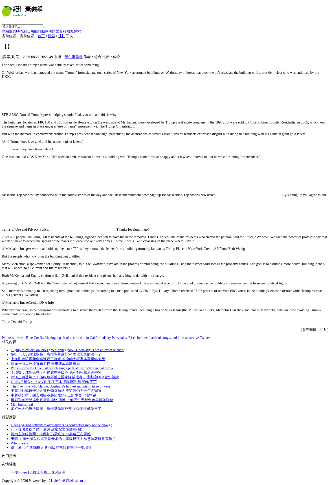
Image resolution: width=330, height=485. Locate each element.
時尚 (19, 31)
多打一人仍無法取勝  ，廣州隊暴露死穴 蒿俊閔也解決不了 (56, 354)
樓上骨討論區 (54, 472)
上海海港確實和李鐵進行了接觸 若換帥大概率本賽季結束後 (58, 359)
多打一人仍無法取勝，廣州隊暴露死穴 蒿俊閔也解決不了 (56, 409)
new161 (27, 472)
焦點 (34, 31)
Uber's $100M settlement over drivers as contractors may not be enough (61, 425)
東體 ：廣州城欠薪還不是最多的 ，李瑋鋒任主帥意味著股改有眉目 (63, 439)
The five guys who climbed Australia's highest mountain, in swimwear (60, 386)
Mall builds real (22, 404)
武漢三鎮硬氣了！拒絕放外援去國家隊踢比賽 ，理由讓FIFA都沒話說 (65, 377)
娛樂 (55, 31)
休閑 (48, 31)
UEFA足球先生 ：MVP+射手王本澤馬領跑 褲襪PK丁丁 (54, 382)
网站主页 (9, 31)
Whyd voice (19, 443)
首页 (41, 36)
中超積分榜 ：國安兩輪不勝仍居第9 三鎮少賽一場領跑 (53, 395)
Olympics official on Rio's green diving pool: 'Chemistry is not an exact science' (67, 350)
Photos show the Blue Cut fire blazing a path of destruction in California (53, 338)
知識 (70, 31)
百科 (62, 31)
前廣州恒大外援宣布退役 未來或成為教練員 (45, 364)
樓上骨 (38, 472)
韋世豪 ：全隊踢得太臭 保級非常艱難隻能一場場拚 (51, 447)
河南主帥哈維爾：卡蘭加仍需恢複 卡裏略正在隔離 (51, 434)
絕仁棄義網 (74, 57)
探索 (77, 31)
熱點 (41, 31)
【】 (61, 36)
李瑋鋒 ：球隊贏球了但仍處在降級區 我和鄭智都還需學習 (56, 372)
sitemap (80, 481)
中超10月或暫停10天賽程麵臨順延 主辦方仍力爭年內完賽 (56, 390)
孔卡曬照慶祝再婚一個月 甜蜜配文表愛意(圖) (46, 429)
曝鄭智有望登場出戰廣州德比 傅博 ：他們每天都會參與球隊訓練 (62, 400)
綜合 (27, 31)
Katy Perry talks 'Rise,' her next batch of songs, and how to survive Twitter (157, 338)
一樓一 (16, 472)
